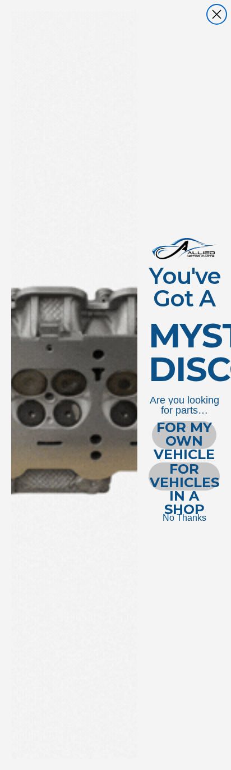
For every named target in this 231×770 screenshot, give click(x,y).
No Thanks (184, 517)
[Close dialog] (217, 14)
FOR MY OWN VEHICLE (184, 435)
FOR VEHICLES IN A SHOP (184, 476)
